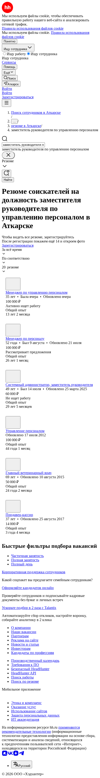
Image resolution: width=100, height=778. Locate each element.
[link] (10, 78)
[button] (7, 89)
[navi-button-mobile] (6, 103)
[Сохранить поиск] (6, 173)
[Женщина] (13, 284)
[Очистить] (8, 155)
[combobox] (23, 144)
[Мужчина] (13, 330)
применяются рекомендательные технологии (41, 729)
